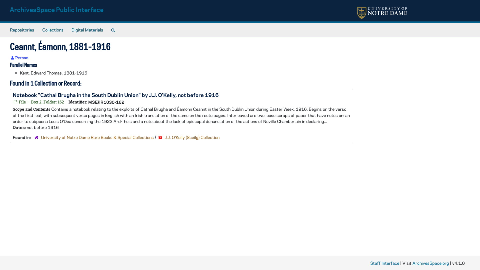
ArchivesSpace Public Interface (57, 9)
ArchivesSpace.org (430, 263)
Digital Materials (87, 29)
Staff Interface (384, 263)
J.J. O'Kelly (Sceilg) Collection (192, 137)
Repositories (22, 29)
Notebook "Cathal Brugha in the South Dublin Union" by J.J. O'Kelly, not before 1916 (116, 94)
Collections (53, 29)
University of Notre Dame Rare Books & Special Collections (97, 137)
